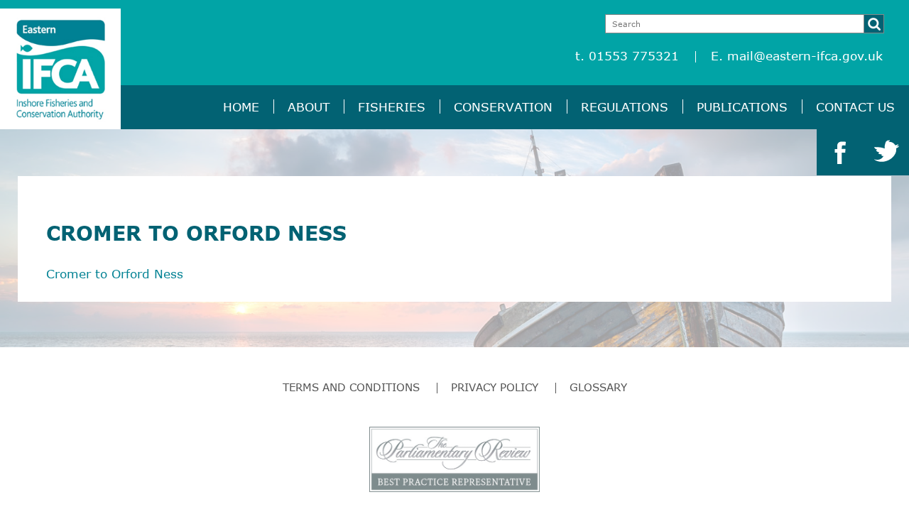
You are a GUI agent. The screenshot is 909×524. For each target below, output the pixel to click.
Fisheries (391, 106)
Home (241, 106)
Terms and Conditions (351, 387)
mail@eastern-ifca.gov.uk (805, 55)
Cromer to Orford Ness (114, 273)
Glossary (598, 387)
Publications (742, 106)
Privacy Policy (494, 387)
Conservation (503, 106)
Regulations (624, 106)
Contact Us (855, 106)
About (309, 106)
